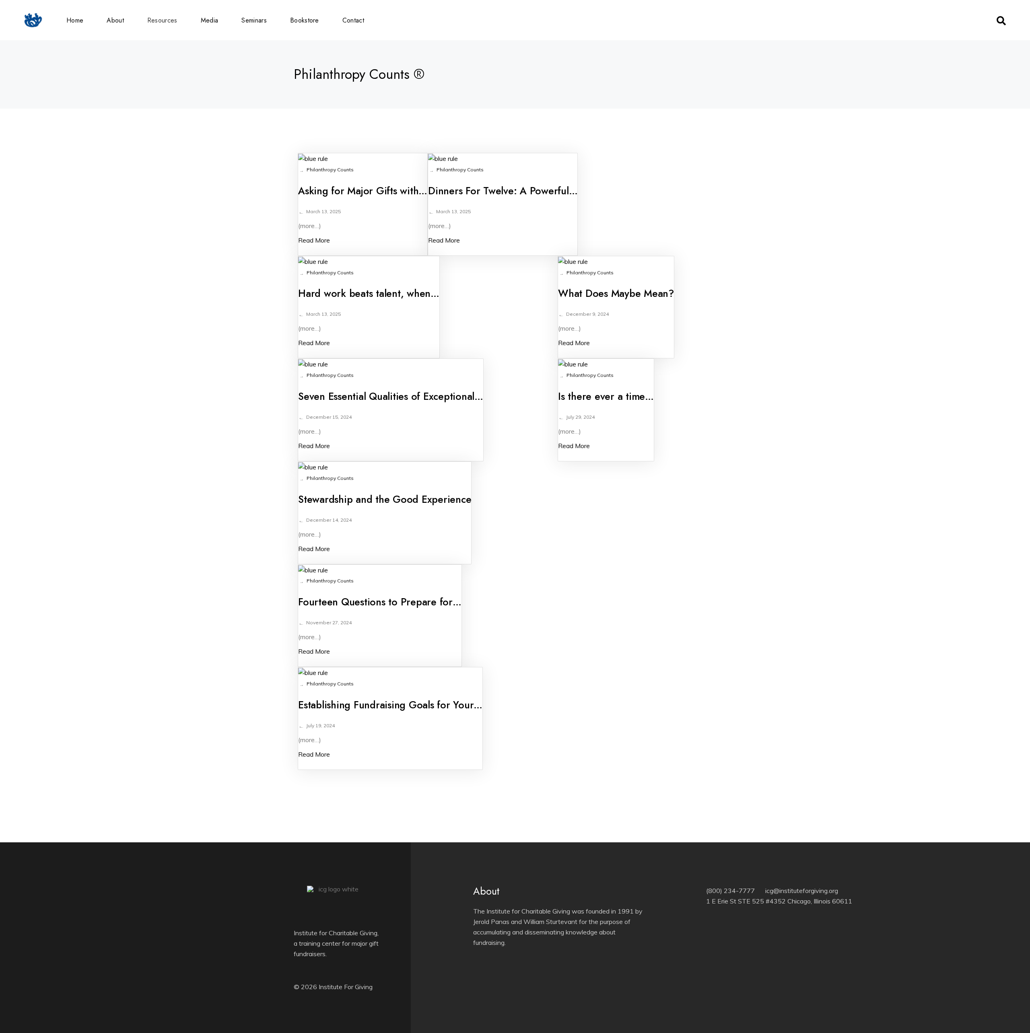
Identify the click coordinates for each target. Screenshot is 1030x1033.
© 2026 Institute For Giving (333, 987)
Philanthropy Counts (330, 170)
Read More (314, 240)
